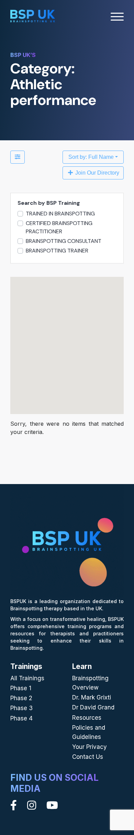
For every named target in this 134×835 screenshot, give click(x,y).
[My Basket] (98, 17)
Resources (86, 717)
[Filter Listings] (17, 157)
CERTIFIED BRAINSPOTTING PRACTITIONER (59, 227)
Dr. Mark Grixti (91, 697)
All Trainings (27, 678)
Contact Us (87, 756)
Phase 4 (21, 718)
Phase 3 (21, 708)
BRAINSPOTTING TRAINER (57, 250)
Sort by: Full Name (91, 157)
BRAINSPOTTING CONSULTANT (63, 241)
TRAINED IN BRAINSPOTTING (60, 213)
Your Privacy (89, 746)
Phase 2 (21, 698)
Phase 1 (20, 688)
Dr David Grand (93, 707)
